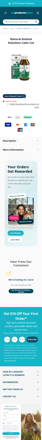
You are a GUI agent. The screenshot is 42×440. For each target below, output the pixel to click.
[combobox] (20, 339)
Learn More (15, 240)
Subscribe (32, 339)
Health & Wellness (24, 28)
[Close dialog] (39, 405)
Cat (12, 28)
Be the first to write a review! (21, 291)
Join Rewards (15, 233)
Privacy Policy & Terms (10, 360)
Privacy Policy (7, 431)
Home (5, 28)
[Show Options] (15, 339)
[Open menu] (5, 13)
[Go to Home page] (22, 13)
